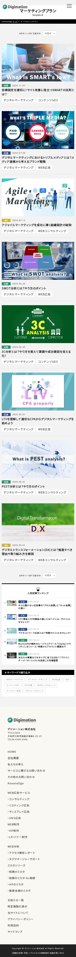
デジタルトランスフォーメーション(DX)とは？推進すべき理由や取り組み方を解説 (37, 552)
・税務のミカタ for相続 (21, 878)
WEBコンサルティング (52, 231)
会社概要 (13, 758)
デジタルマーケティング (18, 100)
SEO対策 (28, 685)
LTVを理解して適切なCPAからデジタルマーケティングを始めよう (38, 421)
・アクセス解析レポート (21, 853)
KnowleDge (16, 783)
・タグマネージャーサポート (24, 859)
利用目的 (13, 925)
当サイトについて (18, 913)
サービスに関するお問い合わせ (26, 770)
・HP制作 (13, 830)
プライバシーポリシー (21, 919)
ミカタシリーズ (16, 865)
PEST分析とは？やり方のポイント (23, 486)
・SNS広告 (14, 818)
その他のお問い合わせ (21, 777)
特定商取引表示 (17, 906)
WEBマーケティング (14, 679)
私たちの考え (16, 764)
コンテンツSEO (48, 100)
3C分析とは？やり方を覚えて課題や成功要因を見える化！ (36, 353)
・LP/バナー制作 (18, 837)
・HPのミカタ (16, 884)
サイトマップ (15, 931)
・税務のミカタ (16, 871)
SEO (67, 679)
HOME (12, 751)
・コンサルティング (19, 799)
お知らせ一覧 (16, 900)
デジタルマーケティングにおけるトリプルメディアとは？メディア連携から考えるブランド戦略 (38, 159)
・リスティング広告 (19, 805)
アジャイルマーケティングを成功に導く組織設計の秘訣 (37, 225)
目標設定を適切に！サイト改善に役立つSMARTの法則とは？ (38, 92)
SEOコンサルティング (35, 690)
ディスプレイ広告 (13, 690)
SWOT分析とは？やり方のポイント (24, 288)
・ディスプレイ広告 (19, 811)
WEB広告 (44, 167)
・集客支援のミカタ (19, 890)
